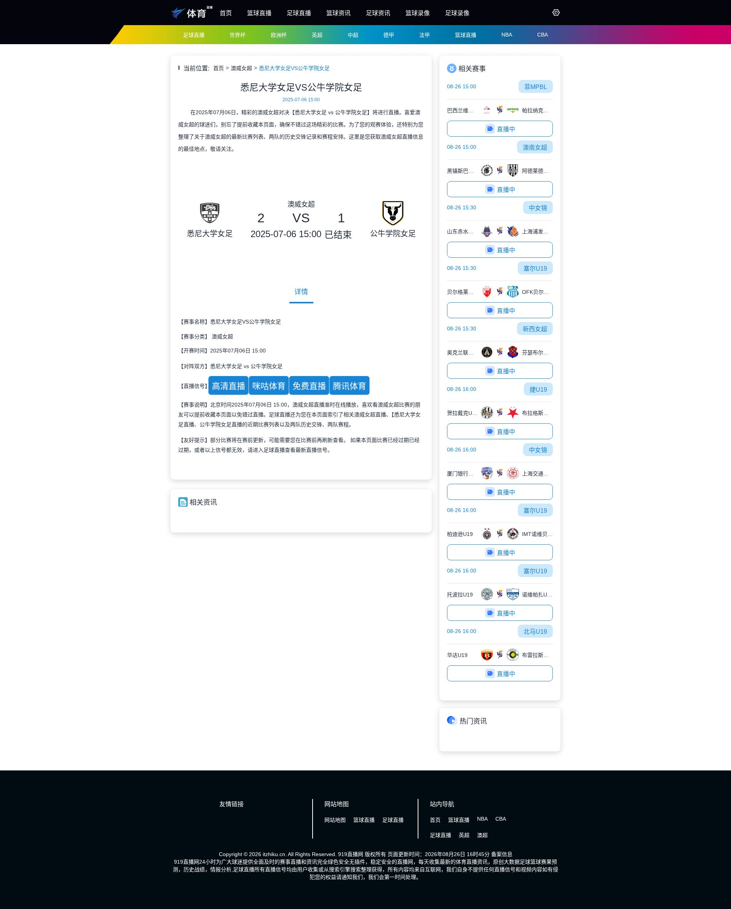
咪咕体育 (269, 386)
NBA (506, 35)
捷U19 (538, 389)
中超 (353, 35)
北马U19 (535, 631)
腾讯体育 (349, 386)
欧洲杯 (279, 35)
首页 (226, 13)
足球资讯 (378, 13)
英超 (317, 35)
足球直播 (299, 13)
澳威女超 (241, 68)
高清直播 (228, 386)
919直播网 (350, 854)
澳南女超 (535, 147)
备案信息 (501, 854)
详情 (301, 292)
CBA (542, 35)
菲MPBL (535, 87)
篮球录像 (417, 13)
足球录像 (457, 13)
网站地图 (335, 820)
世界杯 (238, 35)
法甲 (424, 35)
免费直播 (309, 386)
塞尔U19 (535, 268)
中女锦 (538, 208)
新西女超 (535, 329)
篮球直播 (259, 13)
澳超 (482, 835)
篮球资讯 (338, 13)
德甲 (388, 35)
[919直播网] (192, 18)
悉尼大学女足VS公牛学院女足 (294, 68)
